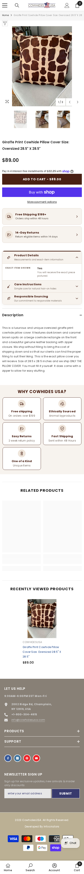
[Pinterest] (27, 758)
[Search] (17, 5)
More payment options (42, 202)
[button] (69, 102)
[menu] (4, 5)
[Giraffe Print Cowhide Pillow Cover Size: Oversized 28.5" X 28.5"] (42, 618)
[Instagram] (17, 758)
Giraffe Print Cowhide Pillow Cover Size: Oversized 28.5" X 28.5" (42, 651)
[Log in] (67, 5)
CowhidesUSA (32, 642)
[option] (42, 66)
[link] (21, 561)
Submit (65, 793)
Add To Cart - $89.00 (42, 179)
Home (5, 15)
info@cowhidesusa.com (28, 720)
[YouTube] (36, 758)
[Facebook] (8, 758)
